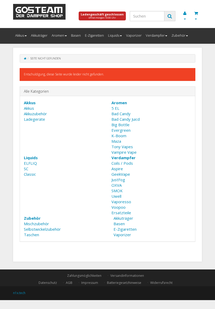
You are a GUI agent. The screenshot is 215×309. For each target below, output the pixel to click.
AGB (69, 282)
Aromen (58, 35)
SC (26, 168)
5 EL (115, 108)
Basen (76, 35)
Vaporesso (121, 201)
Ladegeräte (34, 119)
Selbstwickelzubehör (42, 229)
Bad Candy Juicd (125, 119)
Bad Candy (121, 113)
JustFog (118, 179)
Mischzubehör (36, 223)
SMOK (117, 190)
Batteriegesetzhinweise (124, 282)
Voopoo (118, 207)
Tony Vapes (122, 146)
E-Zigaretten (94, 35)
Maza (116, 141)
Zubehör (178, 35)
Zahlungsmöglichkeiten (84, 275)
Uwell (116, 196)
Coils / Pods (122, 163)
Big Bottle (120, 124)
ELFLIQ (30, 163)
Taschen (31, 234)
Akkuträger (39, 35)
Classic (30, 174)
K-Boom (118, 135)
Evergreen (121, 130)
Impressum (89, 282)
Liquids (113, 35)
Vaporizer (134, 35)
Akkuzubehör (35, 113)
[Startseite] (25, 58)
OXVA (116, 185)
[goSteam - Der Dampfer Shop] (42, 12)
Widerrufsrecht (161, 282)
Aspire (117, 168)
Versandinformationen (127, 275)
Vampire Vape (124, 152)
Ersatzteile (121, 212)
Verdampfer (155, 35)
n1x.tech (19, 293)
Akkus (19, 35)
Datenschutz (48, 282)
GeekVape (120, 174)
